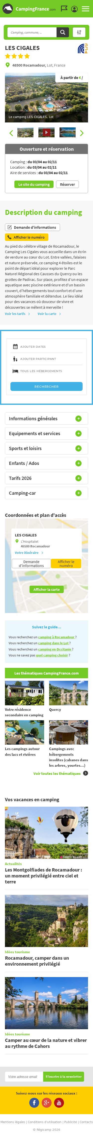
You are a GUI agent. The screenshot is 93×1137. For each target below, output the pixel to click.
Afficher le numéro (66, 563)
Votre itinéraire (26, 552)
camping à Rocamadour (56, 637)
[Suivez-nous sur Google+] (47, 1103)
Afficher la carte (46, 589)
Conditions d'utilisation (45, 1122)
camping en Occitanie (55, 649)
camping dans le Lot (53, 643)
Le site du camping (34, 184)
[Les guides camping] (65, 8)
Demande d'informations (35, 227)
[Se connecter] (76, 9)
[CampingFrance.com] (46, 8)
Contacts (86, 1122)
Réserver (67, 184)
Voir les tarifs (15, 313)
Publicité (70, 1122)
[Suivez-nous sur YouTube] (59, 1103)
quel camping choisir (52, 655)
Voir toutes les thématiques (57, 773)
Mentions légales (12, 1122)
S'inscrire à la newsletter (64, 1077)
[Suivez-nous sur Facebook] (34, 1103)
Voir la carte (47, 313)
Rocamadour (40, 546)
